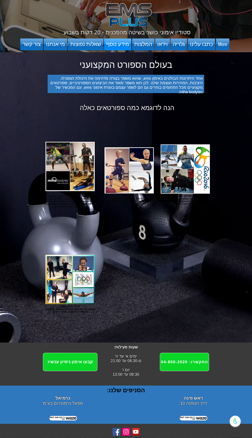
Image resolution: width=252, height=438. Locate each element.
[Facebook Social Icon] (116, 432)
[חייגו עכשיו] (235, 421)
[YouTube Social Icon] (136, 432)
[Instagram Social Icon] (126, 432)
